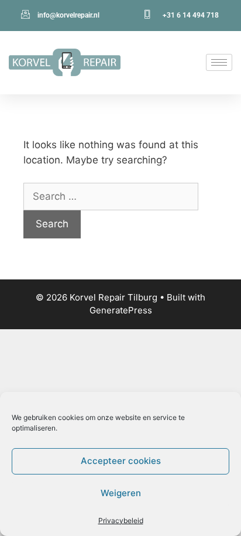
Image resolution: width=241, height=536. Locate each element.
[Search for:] (110, 196)
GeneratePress (120, 310)
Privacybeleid (120, 520)
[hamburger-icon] (219, 62)
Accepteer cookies (121, 460)
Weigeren (121, 493)
